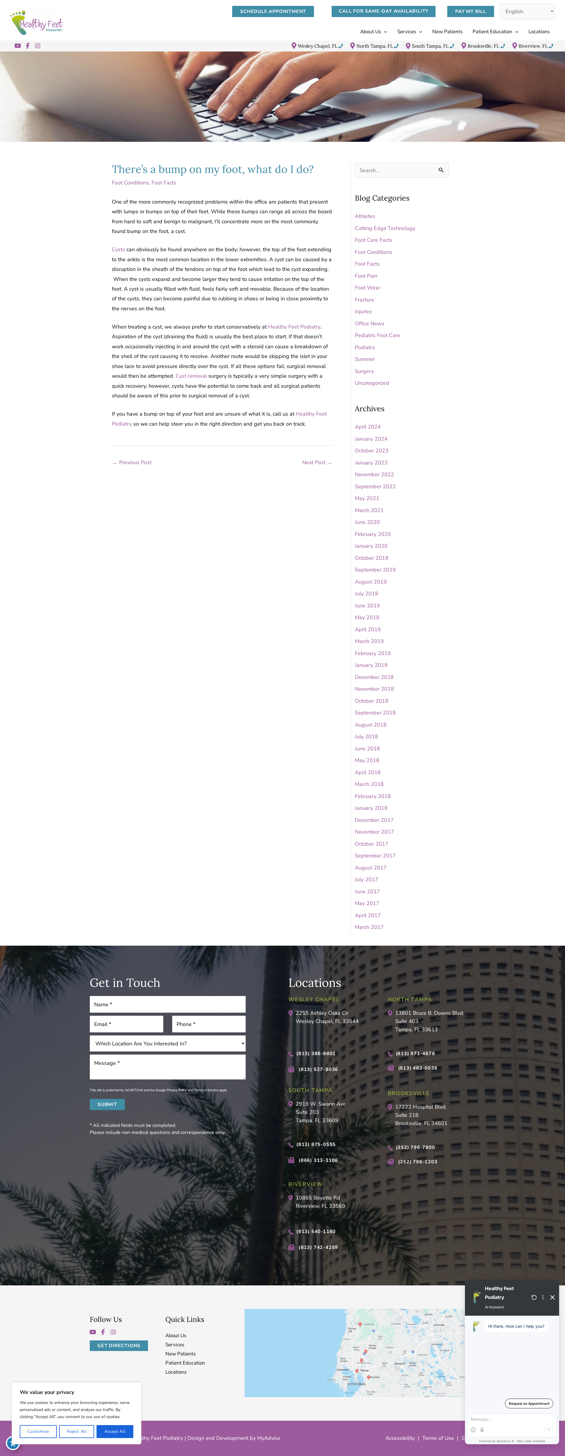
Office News (369, 323)
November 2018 (374, 688)
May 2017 (367, 903)
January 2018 (371, 808)
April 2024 (368, 426)
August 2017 (371, 867)
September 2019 (375, 569)
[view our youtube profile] (17, 46)
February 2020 (373, 534)
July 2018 (366, 736)
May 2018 (367, 760)
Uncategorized (372, 383)
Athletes (365, 216)
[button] (276, 11)
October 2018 (371, 700)
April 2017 (368, 915)
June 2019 (367, 605)
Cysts (118, 249)
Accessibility (400, 1438)
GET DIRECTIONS (118, 1345)
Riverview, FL (533, 46)
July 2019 (366, 593)
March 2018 (369, 784)
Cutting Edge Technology (385, 228)
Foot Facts (164, 182)
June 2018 (367, 748)
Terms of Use (438, 1438)
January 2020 (371, 545)
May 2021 (367, 498)
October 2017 (371, 843)
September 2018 (375, 712)
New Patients (180, 1354)
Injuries (363, 311)
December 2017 (374, 820)
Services (174, 1345)
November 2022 (374, 474)
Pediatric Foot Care (377, 335)
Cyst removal (191, 375)
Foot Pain (366, 275)
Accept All (115, 1431)
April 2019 (368, 629)
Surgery (364, 371)
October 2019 (371, 558)
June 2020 (367, 522)
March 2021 (369, 510)
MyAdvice (268, 1438)
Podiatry (365, 347)
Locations (176, 1372)
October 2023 (371, 450)
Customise (38, 1431)
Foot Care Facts (373, 240)
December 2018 (374, 677)
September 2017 (375, 855)
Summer (365, 359)
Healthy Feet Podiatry (294, 326)
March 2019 (369, 641)
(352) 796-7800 (415, 1147)
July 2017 (366, 879)
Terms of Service (206, 1089)
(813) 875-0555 (316, 1144)
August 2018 (371, 724)
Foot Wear (367, 287)
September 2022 (375, 486)
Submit (107, 1104)
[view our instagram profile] (37, 46)
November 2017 (374, 831)
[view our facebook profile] (27, 46)
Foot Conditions (130, 182)
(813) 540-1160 (316, 1231)
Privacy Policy (177, 1089)
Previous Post (132, 462)
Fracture (364, 299)
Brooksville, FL (483, 46)
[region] (76, 1413)
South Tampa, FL (430, 46)
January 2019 (371, 665)
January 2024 (371, 438)
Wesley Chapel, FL (317, 46)
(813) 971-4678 (415, 1053)
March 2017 (369, 927)
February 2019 (373, 653)
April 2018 (368, 772)
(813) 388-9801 (316, 1053)
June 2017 (367, 891)
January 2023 (371, 462)
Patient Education (185, 1363)
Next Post (317, 462)
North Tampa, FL (374, 46)
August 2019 (371, 581)
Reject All (77, 1431)
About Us (175, 1336)
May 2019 (367, 617)
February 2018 (373, 796)
